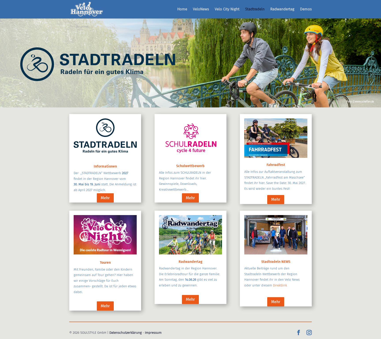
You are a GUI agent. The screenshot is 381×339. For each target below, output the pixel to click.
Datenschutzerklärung (125, 333)
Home (182, 9)
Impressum (153, 333)
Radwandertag (282, 9)
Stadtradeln (255, 9)
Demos (306, 9)
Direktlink (280, 285)
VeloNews (201, 9)
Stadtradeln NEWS (275, 262)
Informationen (105, 166)
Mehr (105, 197)
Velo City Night (227, 9)
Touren (105, 262)
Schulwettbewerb (190, 166)
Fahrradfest (276, 165)
